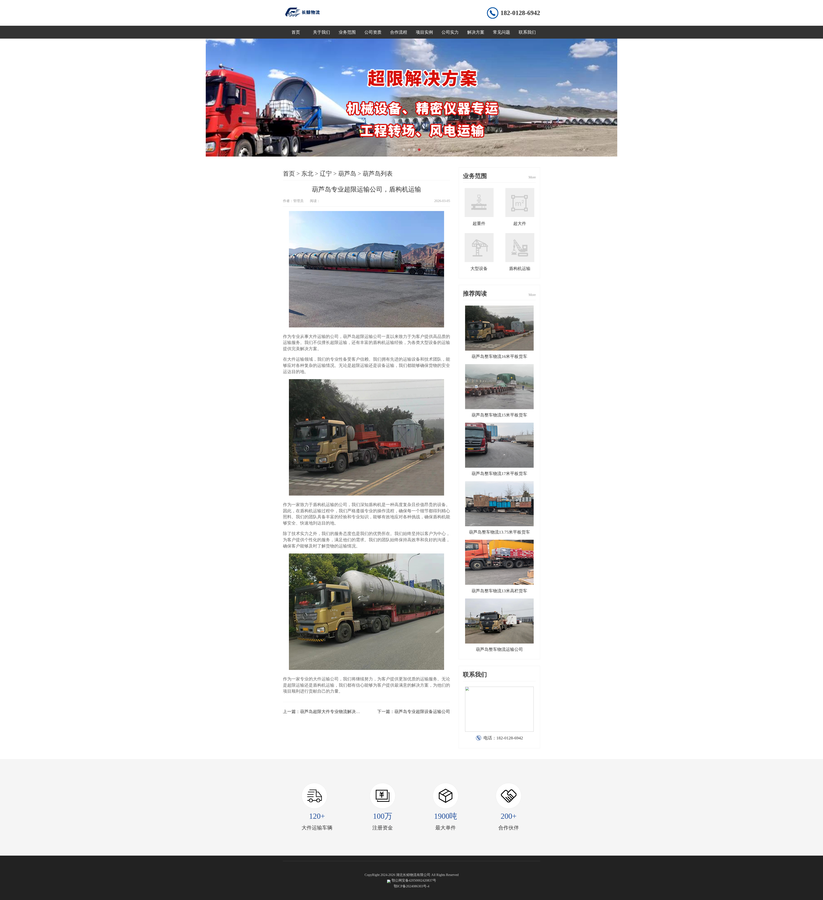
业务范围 (347, 32)
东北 (307, 173)
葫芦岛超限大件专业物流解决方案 (332, 711)
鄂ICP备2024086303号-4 (411, 886)
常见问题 (501, 32)
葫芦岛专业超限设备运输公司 (422, 711)
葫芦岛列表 (378, 173)
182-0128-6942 (520, 12)
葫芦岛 (347, 173)
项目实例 (424, 32)
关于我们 (321, 32)
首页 (295, 32)
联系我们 (527, 32)
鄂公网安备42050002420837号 (414, 880)
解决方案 (475, 32)
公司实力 (450, 32)
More (532, 177)
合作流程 (398, 32)
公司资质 (372, 32)
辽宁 (326, 173)
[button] (403, 149)
